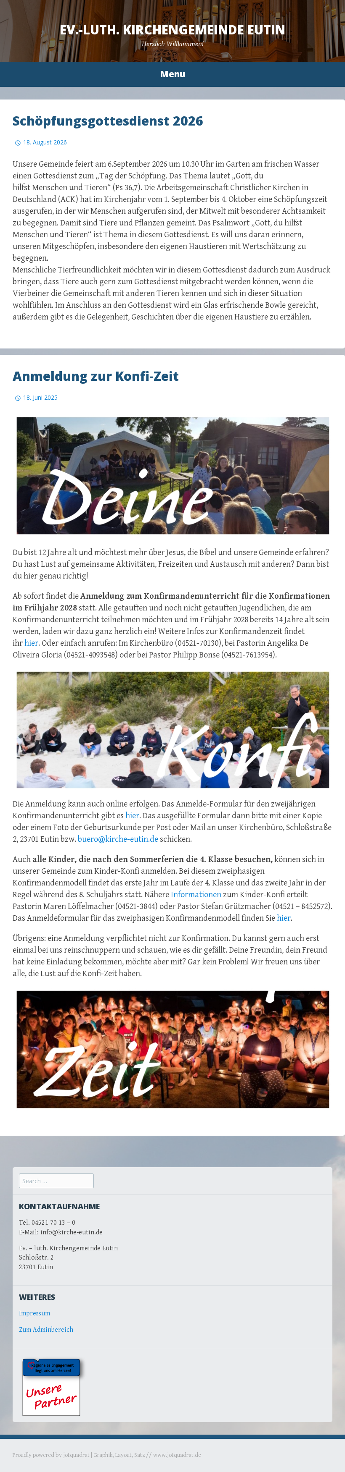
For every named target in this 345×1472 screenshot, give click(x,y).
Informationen (196, 895)
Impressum (34, 1313)
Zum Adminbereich (46, 1330)
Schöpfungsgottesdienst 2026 (108, 120)
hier (31, 643)
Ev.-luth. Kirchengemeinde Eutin (172, 29)
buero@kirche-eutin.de (118, 839)
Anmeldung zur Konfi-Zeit (96, 376)
